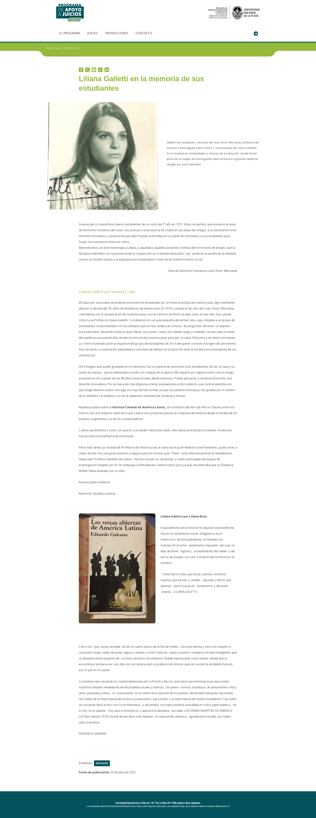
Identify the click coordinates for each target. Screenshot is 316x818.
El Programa (69, 33)
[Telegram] (255, 33)
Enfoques (102, 763)
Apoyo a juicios (54, 48)
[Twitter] (87, 69)
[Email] (94, 69)
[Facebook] (81, 69)
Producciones (116, 33)
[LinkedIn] (106, 69)
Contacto (144, 33)
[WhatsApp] (100, 69)
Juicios (92, 33)
